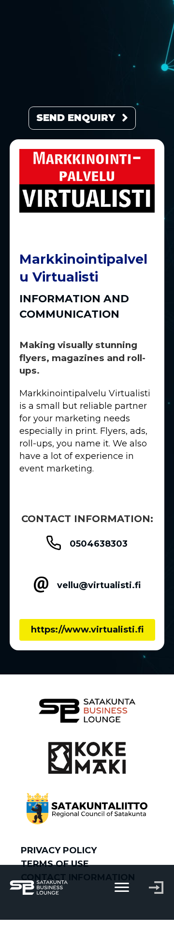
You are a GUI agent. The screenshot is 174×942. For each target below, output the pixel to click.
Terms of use (55, 864)
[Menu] (122, 887)
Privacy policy (59, 850)
